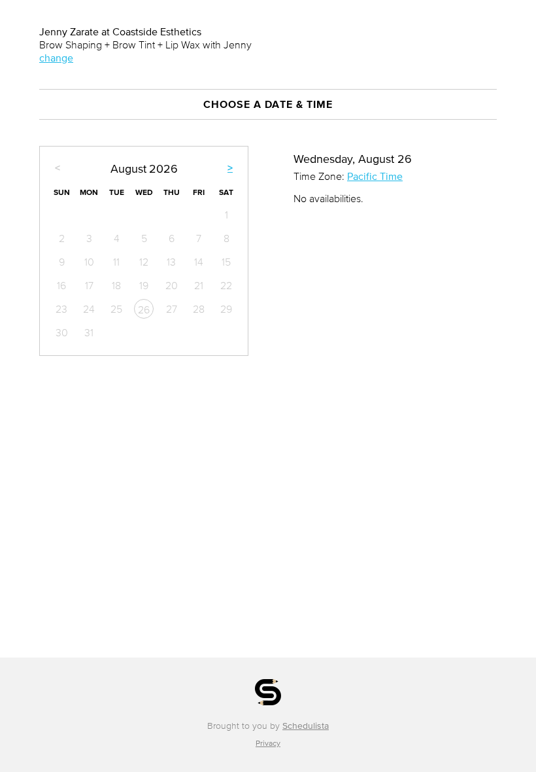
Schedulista (305, 726)
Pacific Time (375, 176)
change (56, 57)
